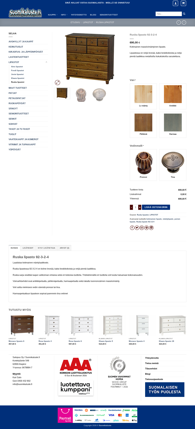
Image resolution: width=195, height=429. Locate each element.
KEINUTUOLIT (16, 47)
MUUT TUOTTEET (18, 88)
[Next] (121, 58)
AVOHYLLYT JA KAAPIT (21, 41)
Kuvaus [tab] (14, 248)
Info (63, 15)
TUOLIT (12, 134)
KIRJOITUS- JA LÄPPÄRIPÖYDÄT (26, 52)
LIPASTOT (88, 22)
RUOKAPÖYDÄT (17, 103)
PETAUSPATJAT (17, 98)
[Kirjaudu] (175, 3)
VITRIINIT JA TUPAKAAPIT (22, 144)
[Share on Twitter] (137, 228)
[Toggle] (46, 62)
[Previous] (59, 58)
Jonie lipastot (17, 74)
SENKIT (13, 119)
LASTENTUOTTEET (19, 57)
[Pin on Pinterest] (146, 228)
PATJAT (13, 93)
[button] (183, 3)
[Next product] (179, 22)
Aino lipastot (17, 67)
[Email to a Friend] (142, 228)
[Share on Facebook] (132, 228)
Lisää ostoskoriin (156, 207)
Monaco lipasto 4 (136, 341)
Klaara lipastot (17, 78)
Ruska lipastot (105, 22)
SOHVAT (13, 124)
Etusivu (75, 22)
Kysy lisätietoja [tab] (46, 248)
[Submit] (184, 14)
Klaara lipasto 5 (106, 341)
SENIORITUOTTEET (109, 15)
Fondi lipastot (17, 70)
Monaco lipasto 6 (16, 341)
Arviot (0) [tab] (64, 248)
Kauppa (52, 15)
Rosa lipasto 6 (75, 341)
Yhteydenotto (79, 15)
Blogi (93, 15)
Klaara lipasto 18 (166, 341)
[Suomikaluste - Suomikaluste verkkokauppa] (25, 12)
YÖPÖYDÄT (15, 149)
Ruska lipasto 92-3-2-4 (145, 222)
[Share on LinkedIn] (151, 228)
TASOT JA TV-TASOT (19, 129)
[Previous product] (184, 22)
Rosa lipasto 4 (45, 341)
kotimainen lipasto (154, 219)
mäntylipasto (168, 219)
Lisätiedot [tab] (28, 248)
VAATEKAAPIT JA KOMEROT (23, 139)
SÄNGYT (13, 108)
